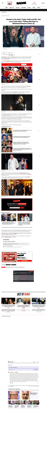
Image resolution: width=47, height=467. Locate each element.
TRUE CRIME (23, 7)
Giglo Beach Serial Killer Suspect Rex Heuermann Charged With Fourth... (15, 267)
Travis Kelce (14, 264)
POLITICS (17, 7)
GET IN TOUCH (25, 260)
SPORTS (38, 7)
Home (2, 15)
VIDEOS (34, 7)
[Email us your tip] (9, 4)
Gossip (4, 15)
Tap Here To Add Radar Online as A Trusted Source (14, 64)
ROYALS (29, 7)
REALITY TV (12, 7)
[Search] (2, 3)
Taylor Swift (7, 15)
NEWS (7, 7)
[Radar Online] (21, 3)
